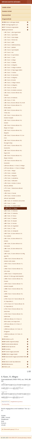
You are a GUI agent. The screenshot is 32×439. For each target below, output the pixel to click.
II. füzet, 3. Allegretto (10, 175)
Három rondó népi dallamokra (11, 361)
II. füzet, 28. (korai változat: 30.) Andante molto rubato (13, 260)
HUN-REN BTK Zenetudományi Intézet (20, 438)
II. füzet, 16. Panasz (10, 216)
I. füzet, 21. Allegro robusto (12, 82)
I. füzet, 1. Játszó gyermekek (12, 32)
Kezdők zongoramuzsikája (10, 341)
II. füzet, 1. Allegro (9, 170)
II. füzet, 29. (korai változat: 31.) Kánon (13, 265)
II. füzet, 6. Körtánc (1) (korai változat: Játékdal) (12, 184)
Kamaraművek (6, 15)
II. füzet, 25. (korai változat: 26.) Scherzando (13, 245)
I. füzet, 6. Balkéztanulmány (12, 45)
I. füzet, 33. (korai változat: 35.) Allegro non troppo (13, 127)
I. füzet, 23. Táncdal (10, 87)
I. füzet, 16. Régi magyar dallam (13, 70)
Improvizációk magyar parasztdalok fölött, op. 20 (14, 358)
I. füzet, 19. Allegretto (10, 77)
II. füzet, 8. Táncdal (10, 193)
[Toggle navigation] (29, 2)
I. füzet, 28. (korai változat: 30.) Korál (14, 102)
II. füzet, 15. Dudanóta (11, 213)
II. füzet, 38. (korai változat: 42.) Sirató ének (13, 310)
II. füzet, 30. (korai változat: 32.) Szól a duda (13, 270)
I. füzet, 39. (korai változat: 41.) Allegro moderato (13, 157)
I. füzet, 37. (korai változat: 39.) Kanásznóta (13, 147)
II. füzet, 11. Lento (10, 203)
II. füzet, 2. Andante (10, 173)
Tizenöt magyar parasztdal (10, 351)
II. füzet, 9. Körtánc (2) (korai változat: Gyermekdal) (12, 197)
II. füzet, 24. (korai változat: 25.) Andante (13, 240)
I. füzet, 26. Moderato (10, 97)
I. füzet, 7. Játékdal (10, 47)
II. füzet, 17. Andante (10, 218)
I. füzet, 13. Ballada (10, 62)
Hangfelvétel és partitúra (17, 401)
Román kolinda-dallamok (10, 344)
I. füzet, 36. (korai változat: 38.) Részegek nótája (13, 142)
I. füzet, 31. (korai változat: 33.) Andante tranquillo (13, 117)
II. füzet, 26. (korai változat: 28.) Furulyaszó (13, 250)
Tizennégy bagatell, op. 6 (10, 24)
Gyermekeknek (7, 29)
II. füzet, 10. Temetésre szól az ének (14, 201)
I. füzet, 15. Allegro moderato (12, 67)
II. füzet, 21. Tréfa (9, 228)
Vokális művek (6, 7)
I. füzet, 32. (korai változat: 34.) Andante (13, 122)
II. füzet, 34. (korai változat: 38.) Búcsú (13, 290)
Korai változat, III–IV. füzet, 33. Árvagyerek (13, 330)
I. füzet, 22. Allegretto (10, 85)
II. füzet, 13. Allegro (11, 208)
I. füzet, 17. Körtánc (10, 72)
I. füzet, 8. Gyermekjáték (11, 50)
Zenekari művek (7, 11)
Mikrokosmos (7, 364)
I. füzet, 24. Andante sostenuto (13, 90)
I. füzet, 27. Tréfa (9, 100)
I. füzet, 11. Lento (9, 57)
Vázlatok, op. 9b (7, 339)
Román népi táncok (8, 346)
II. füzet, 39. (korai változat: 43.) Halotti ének (13, 315)
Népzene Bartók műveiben (11, 2)
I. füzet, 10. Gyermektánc (11, 55)
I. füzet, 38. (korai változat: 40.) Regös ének (13, 152)
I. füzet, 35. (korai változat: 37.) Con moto (14, 137)
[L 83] (16, 386)
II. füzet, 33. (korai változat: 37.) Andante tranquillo (13, 285)
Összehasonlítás (5, 404)
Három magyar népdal (9, 354)
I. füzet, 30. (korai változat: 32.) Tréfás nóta (13, 111)
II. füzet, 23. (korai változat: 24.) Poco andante (13, 235)
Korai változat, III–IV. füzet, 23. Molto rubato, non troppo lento (13, 320)
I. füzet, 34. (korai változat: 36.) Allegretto (13, 132)
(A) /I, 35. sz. (10, 429)
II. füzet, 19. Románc (10, 223)
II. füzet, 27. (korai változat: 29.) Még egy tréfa (14, 255)
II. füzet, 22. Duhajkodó (11, 231)
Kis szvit (6, 366)
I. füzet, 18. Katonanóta (11, 75)
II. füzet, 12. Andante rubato (12, 206)
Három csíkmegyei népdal (10, 22)
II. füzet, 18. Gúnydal (10, 221)
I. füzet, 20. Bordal (10, 80)
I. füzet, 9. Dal (8, 52)
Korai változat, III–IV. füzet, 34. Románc (13, 335)
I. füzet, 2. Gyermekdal (11, 35)
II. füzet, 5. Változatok (10, 180)
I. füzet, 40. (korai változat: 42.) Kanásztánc (13, 162)
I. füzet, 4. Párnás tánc (11, 40)
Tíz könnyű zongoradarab (10, 27)
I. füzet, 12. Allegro (10, 60)
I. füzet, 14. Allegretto (10, 65)
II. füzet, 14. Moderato (11, 211)
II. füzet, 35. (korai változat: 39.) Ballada (13, 295)
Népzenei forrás (5, 401)
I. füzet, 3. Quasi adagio (11, 37)
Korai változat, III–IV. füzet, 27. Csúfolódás (13, 325)
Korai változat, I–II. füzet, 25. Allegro (14, 165)
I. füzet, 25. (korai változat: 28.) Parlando (13, 94)
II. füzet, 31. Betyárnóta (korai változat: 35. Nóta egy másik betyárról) (13, 275)
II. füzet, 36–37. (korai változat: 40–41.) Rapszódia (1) (14, 300)
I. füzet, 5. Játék (9, 42)
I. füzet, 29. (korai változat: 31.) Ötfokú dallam (13, 106)
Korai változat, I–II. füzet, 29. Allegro (14, 168)
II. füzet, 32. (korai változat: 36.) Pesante (13, 280)
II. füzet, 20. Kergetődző (11, 226)
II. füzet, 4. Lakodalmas (11, 178)
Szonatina (6, 349)
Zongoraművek (6, 19)
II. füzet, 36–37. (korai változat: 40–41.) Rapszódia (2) (14, 305)
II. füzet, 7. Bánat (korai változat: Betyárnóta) (13, 189)
